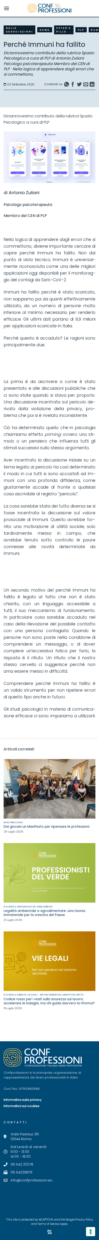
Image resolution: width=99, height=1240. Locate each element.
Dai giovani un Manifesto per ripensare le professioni (46, 827)
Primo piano (16, 822)
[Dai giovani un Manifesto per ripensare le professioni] (49, 789)
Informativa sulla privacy (23, 1100)
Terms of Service (48, 1224)
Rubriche (48, 906)
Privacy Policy (84, 1220)
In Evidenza (10, 906)
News (45, 29)
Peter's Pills (63, 29)
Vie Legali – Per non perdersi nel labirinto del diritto (55, 995)
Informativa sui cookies (21, 1106)
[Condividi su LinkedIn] (92, 85)
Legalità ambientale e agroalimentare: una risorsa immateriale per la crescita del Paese (44, 913)
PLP (81, 29)
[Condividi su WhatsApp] (66, 85)
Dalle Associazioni (19, 29)
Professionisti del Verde (30, 906)
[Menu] (6, 8)
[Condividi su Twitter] (79, 85)
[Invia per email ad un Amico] (85, 85)
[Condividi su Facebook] (72, 85)
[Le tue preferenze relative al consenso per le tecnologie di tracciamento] (90, 1231)
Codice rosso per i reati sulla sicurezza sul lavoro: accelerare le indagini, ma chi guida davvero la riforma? (49, 1001)
